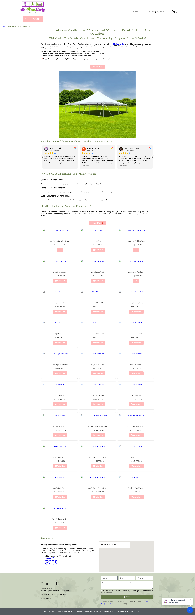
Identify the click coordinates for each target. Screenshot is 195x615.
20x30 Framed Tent (136, 303)
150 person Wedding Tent (136, 241)
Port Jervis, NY (51, 564)
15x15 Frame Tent (59, 272)
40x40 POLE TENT (59, 457)
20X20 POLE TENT (97, 303)
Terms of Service (115, 604)
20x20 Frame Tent (59, 303)
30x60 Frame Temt (97, 395)
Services (134, 12)
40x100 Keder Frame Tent (97, 426)
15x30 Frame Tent (97, 272)
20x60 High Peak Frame (59, 365)
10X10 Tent (97, 241)
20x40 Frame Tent (97, 334)
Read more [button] (85, 166)
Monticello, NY (51, 562)
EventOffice (134, 611)
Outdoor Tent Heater (135, 488)
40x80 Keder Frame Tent (97, 488)
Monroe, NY (49, 558)
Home (125, 12)
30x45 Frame (59, 395)
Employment (158, 12)
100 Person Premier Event (59, 241)
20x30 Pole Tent (59, 334)
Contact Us (145, 12)
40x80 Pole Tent (59, 488)
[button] (152, 156)
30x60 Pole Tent (135, 395)
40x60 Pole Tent (136, 457)
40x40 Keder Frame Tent (136, 426)
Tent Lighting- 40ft (59, 519)
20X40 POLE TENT (135, 334)
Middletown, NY (117, 44)
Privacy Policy (46, 598)
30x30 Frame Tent (97, 365)
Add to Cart (99, 250)
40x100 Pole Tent (59, 426)
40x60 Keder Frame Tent (97, 457)
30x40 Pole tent (135, 365)
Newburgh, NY (51, 560)
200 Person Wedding (135, 272)
